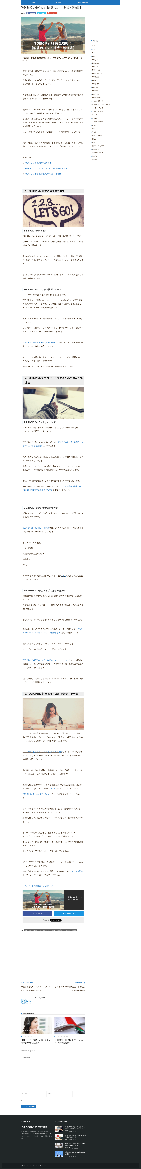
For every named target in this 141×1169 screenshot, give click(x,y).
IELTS (23, 1036)
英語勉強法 (95, 149)
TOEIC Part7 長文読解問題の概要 (37, 163)
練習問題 (68, 930)
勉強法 (53, 930)
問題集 (63, 930)
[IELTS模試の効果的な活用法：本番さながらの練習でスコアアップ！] (59, 1129)
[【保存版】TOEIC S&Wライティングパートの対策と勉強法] (69, 1025)
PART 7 (26, 930)
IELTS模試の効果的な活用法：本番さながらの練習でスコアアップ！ (75, 1128)
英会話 (94, 132)
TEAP (93, 53)
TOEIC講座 (58, 2)
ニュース (95, 115)
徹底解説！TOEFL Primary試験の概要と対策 (75, 1153)
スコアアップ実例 (97, 111)
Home (33, 2)
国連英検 (95, 118)
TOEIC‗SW (57, 1036)
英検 (93, 142)
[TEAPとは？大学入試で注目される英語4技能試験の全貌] (59, 1137)
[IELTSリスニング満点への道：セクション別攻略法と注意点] (36, 1025)
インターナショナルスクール (101, 104)
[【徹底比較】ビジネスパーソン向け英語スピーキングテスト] (59, 1145)
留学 (93, 128)
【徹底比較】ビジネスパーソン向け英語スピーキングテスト (75, 1144)
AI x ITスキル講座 (83, 2)
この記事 (51, 789)
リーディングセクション (44, 930)
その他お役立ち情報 (98, 101)
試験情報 (95, 160)
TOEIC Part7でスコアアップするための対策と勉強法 (45, 169)
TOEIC (30, 930)
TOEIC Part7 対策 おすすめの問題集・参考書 (42, 174)
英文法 (94, 139)
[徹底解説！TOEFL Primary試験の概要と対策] (59, 1154)
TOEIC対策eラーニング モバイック (37, 794)
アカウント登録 (76, 871)
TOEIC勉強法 (95, 77)
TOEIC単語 (95, 80)
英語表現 (95, 156)
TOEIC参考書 (95, 84)
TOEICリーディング (97, 73)
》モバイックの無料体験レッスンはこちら (40, 886)
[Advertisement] (53, 496)
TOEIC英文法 (95, 94)
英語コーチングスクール (99, 146)
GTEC (93, 46)
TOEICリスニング (97, 70)
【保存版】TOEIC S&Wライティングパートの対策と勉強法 (69, 1041)
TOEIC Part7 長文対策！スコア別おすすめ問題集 (42, 752)
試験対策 (74, 930)
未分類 (94, 125)
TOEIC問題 (95, 87)
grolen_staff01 (40, 998)
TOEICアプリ (95, 66)
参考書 (58, 930)
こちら (63, 576)
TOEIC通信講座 (96, 97)
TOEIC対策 (35, 930)
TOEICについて (96, 63)
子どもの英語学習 (97, 122)
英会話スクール (97, 135)
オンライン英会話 (97, 108)
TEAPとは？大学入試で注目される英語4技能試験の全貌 (75, 1136)
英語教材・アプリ (97, 153)
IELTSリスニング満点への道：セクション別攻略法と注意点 (35, 1041)
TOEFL (93, 56)
